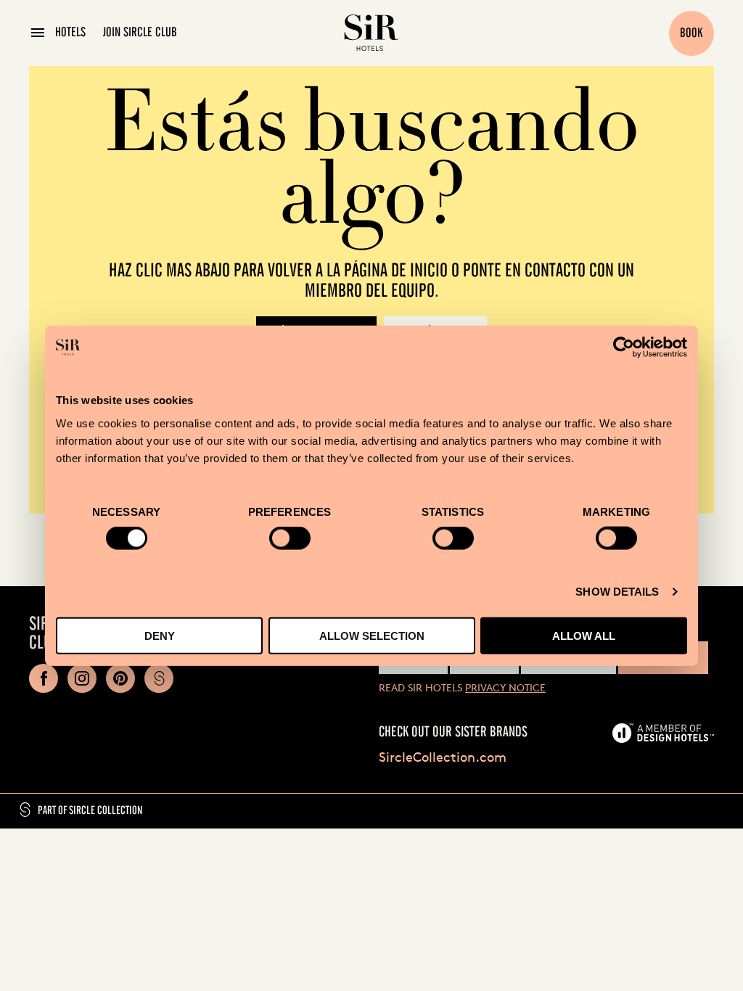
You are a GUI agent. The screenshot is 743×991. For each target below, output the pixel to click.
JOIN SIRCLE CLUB (140, 32)
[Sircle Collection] (158, 678)
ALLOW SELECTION (371, 635)
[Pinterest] (120, 678)
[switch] (290, 538)
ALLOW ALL (583, 635)
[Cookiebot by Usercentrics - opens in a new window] (623, 347)
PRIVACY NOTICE (505, 687)
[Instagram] (82, 678)
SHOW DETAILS (617, 591)
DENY (159, 635)
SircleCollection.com (442, 757)
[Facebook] (43, 678)
